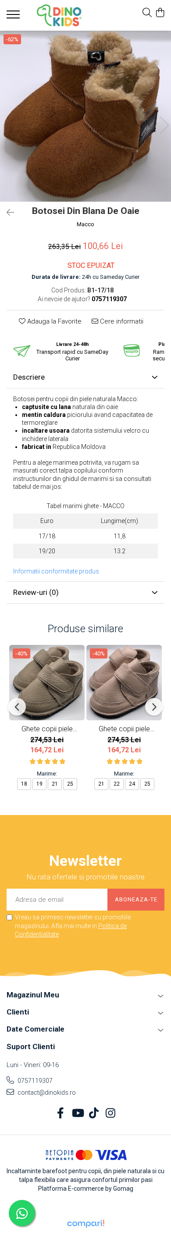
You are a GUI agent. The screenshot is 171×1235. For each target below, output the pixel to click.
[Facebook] (60, 1113)
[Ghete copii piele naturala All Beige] (47, 682)
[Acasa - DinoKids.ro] (59, 15)
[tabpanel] (85, 116)
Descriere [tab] (29, 377)
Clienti (18, 1011)
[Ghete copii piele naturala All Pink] (124, 682)
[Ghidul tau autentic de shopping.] (85, 1224)
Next (164, 125)
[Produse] (14, 17)
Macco (85, 224)
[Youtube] (77, 1113)
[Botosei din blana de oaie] (85, 116)
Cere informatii (120, 321)
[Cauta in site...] (147, 13)
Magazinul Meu (33, 994)
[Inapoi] (6, 212)
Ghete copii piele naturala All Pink (124, 729)
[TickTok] (94, 1113)
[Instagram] (110, 1113)
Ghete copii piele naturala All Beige (47, 729)
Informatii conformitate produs (56, 571)
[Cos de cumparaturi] (159, 13)
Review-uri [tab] (36, 592)
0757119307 (34, 1080)
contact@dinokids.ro (46, 1092)
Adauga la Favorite (53, 321)
